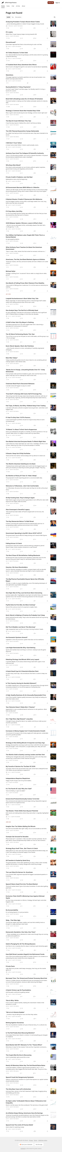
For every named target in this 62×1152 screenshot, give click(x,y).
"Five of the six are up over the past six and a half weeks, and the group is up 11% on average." (27, 337)
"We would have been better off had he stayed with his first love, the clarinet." (25, 512)
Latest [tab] (8, 17)
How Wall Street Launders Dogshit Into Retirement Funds (25, 954)
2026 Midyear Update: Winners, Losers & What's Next (24, 223)
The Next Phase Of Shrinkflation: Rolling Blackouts (23, 555)
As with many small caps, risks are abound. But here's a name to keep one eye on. (26, 674)
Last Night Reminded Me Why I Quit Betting (20, 647)
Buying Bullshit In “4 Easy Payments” (18, 87)
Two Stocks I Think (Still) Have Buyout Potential (22, 811)
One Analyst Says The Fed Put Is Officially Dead (22, 310)
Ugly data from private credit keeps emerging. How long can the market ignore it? (26, 969)
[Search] (54, 17)
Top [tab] (13, 17)
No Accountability (12, 910)
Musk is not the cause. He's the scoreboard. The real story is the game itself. (27, 1105)
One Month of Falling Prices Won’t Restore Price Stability (25, 283)
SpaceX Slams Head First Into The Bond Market (22, 884)
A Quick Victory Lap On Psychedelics (18, 990)
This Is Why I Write (12, 1000)
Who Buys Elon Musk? (13, 165)
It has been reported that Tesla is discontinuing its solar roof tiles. (24, 44)
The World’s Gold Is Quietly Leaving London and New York (25, 754)
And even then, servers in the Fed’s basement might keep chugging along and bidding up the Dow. (26, 1092)
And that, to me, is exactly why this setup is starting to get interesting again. (27, 946)
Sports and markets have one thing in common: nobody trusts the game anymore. (26, 650)
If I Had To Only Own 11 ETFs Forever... (18, 417)
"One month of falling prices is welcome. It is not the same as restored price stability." (27, 286)
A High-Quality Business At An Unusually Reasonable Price (26, 695)
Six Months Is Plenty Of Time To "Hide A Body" (21, 475)
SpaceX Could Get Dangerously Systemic (20, 1077)
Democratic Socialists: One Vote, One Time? (21, 932)
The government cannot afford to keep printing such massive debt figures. (26, 535)
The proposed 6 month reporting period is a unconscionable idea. (24, 478)
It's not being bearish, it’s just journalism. (17, 912)
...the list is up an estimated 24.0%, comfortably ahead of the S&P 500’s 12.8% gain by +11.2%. (25, 226)
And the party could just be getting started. (18, 992)
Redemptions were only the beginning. (16, 179)
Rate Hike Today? (12, 358)
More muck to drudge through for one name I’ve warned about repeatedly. (26, 67)
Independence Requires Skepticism (18, 778)
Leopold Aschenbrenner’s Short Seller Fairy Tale (22, 298)
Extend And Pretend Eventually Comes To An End (22, 799)
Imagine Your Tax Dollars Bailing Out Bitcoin (20, 826)
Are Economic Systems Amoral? (17, 637)
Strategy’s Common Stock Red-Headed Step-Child (23, 110)
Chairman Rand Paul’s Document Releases (20, 383)
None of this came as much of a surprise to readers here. (21, 607)
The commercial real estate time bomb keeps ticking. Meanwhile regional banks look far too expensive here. (26, 801)
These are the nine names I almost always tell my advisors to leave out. (25, 455)
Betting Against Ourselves (15, 1022)
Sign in (58, 2)
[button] (3, 6)
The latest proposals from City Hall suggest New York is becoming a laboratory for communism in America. (24, 325)
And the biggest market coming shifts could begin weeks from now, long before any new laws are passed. (26, 202)
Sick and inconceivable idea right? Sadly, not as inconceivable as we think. (26, 828)
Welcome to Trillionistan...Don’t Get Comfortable (22, 486)
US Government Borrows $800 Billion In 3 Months (22, 187)
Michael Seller (10, 271)
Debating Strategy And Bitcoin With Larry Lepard (22, 659)
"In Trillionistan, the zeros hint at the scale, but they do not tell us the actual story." (27, 488)
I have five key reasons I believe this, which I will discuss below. (23, 123)
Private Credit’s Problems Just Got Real (19, 177)
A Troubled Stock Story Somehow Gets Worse (21, 64)
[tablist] (14, 17)
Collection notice (42, 1140)
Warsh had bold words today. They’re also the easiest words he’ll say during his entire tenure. (27, 618)
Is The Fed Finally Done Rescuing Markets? (20, 1033)
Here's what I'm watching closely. (15, 1127)
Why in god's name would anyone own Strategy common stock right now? (26, 113)
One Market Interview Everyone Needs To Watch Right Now (26, 441)
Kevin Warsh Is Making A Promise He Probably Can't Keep (25, 615)
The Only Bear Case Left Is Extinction (18, 1089)
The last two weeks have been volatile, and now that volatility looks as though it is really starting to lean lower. (25, 923)
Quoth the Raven (18, 26)
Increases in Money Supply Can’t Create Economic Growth (25, 731)
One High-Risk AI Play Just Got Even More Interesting (24, 593)
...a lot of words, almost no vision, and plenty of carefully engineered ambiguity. (25, 349)
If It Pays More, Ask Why (14, 211)
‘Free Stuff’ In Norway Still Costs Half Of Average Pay (24, 394)
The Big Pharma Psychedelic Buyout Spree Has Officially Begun (25, 580)
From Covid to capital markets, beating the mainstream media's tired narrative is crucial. (25, 1003)
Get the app (39, 1144)
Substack (23, 1148)
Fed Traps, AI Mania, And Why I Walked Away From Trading (26, 405)
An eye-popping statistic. (13, 239)
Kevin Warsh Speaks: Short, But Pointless (20, 346)
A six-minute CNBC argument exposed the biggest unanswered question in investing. (26, 875)
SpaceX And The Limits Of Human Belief (19, 1125)
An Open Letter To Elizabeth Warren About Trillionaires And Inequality (26, 1102)
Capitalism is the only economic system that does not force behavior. (25, 639)
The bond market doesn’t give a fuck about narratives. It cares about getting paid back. (27, 887)
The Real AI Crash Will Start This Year (18, 121)
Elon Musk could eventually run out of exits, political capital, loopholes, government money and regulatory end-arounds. (25, 168)
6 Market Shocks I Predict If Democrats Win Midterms (24, 199)
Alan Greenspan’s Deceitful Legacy (18, 509)
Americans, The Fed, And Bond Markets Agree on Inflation (25, 259)
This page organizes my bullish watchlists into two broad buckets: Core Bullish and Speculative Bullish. (25, 78)
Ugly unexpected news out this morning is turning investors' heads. (24, 629)
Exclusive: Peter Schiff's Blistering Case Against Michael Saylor (25, 897)
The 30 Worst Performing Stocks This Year (20, 334)
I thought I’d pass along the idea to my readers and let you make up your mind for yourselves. (26, 721)
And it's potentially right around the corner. (18, 1057)
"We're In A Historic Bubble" (15, 1012)
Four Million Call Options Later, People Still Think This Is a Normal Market (25, 236)
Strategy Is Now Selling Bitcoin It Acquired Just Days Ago (25, 743)
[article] (31, 25)
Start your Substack (26, 1144)
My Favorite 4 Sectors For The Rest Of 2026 (20, 766)
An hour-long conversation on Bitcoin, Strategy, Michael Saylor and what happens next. (26, 901)
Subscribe (50, 2)
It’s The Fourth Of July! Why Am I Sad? (19, 788)
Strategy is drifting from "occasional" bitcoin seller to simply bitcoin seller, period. (26, 274)
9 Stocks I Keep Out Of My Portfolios (18, 453)
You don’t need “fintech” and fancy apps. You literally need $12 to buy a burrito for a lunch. (25, 90)
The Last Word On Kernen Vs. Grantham (19, 872)
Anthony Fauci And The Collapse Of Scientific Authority (25, 153)
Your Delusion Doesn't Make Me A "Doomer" (20, 707)
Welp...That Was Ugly (13, 920)
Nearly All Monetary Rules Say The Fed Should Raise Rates (25, 1065)
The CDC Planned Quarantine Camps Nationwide (22, 131)
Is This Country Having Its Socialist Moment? (21, 683)
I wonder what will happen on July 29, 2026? (18, 386)
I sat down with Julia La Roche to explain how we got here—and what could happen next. (27, 408)
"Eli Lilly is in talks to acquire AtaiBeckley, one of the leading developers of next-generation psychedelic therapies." (26, 584)
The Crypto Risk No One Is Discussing (18, 1055)
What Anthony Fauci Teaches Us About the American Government (24, 248)
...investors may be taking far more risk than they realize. (21, 1014)
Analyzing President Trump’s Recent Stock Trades (23, 22)
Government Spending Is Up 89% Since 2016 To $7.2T (24, 533)
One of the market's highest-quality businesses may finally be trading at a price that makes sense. (26, 698)
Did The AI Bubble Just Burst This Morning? (20, 627)
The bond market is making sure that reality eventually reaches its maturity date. (26, 101)
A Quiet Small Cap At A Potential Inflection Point (22, 671)
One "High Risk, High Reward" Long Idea (19, 719)
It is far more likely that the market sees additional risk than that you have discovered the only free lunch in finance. (26, 214)
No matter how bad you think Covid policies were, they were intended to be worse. (27, 134)
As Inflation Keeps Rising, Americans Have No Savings (24, 1113)
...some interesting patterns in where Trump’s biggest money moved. (25, 24)
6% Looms (9, 32)
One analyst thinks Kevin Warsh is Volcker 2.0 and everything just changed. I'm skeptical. (27, 1035)
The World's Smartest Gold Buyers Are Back (20, 464)
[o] (53, 371)
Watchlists (9, 75)
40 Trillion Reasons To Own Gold (17, 52)
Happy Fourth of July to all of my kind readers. (18, 780)
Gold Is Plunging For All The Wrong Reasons (20, 944)
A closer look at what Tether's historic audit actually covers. (22, 145)
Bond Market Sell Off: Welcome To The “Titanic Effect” (24, 1045)
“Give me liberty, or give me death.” (15, 791)
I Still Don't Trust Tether (14, 143)
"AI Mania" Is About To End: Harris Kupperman (21, 429)
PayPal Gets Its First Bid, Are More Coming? (20, 605)
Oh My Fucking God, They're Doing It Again (20, 498)
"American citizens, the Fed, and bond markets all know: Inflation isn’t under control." (27, 262)
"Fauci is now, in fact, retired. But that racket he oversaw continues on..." (26, 251)
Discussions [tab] (18, 17)
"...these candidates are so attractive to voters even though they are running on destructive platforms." (27, 935)
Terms (35, 1140)
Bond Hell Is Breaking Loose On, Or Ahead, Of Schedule (24, 99)
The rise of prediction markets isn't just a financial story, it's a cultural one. (26, 1025)
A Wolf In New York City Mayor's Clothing (20, 322)
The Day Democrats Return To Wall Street (20, 521)
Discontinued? (11, 42)
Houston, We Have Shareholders (17, 567)
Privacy (31, 1140)
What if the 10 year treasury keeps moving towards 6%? (21, 34)
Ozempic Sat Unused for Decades (17, 836)
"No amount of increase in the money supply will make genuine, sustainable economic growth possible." (27, 733)
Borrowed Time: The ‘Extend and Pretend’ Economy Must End (26, 978)
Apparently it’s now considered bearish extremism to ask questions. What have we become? (26, 710)
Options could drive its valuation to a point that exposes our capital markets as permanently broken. (27, 1080)
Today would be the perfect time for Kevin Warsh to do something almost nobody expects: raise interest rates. (26, 360)
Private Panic (10, 966)
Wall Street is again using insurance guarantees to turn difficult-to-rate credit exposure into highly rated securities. (27, 500)
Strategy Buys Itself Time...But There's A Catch (22, 848)
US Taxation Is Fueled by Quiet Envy (18, 860)
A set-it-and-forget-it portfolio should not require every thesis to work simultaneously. (25, 420)
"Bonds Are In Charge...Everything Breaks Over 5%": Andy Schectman (25, 370)
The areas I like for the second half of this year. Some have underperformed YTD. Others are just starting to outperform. (27, 769)
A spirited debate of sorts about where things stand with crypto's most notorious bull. (25, 662)
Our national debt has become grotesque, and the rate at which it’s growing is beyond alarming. (27, 55)
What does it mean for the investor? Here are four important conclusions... (26, 1047)
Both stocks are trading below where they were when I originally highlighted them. (27, 813)
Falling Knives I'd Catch (14, 543)
